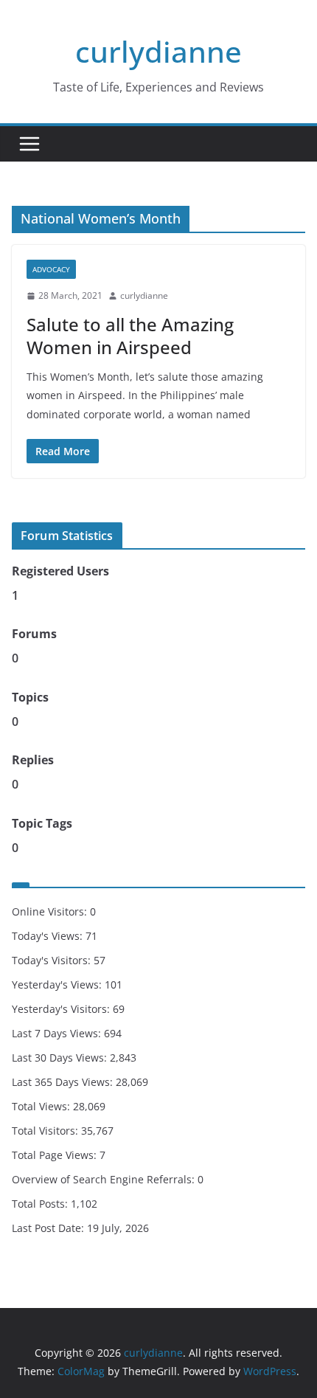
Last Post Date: (49, 1228)
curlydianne (158, 51)
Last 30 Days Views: (61, 1058)
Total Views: (42, 1106)
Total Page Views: (56, 1155)
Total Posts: (41, 1204)
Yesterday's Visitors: (62, 1009)
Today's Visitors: (53, 960)
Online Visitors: (51, 911)
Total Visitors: (46, 1131)
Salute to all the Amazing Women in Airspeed (130, 335)
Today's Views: (49, 936)
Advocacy (51, 269)
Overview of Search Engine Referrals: (105, 1179)
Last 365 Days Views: (64, 1082)
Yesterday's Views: (58, 984)
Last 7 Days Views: (58, 1033)
